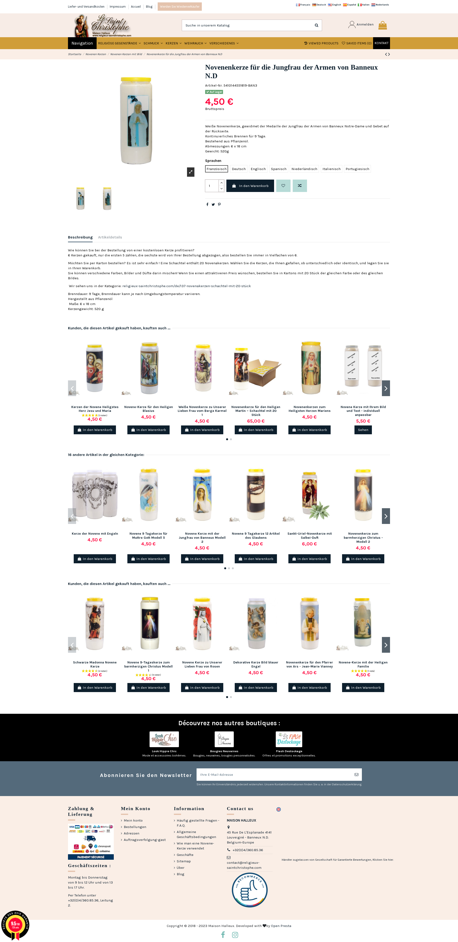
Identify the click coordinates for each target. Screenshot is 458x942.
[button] (153, 43)
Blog (149, 6)
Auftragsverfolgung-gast (145, 840)
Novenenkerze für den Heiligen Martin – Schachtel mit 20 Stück (255, 411)
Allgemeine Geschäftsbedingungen (196, 834)
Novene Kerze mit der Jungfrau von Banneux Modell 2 (202, 538)
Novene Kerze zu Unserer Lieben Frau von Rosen (202, 664)
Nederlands (382, 4)
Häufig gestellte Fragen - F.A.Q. (198, 823)
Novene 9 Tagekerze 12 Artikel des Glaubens (256, 536)
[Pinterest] (219, 204)
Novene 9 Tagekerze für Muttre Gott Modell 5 (148, 536)
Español (351, 4)
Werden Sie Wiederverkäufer (179, 6)
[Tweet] (213, 204)
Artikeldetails (110, 237)
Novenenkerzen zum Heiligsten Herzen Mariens (310, 409)
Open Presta (281, 926)
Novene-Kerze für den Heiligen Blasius (148, 409)
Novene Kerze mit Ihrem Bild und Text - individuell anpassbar (363, 411)
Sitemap (184, 861)
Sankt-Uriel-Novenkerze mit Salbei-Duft (309, 536)
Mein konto (133, 820)
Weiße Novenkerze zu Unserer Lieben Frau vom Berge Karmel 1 (202, 411)
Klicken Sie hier (383, 859)
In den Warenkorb (254, 186)
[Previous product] (386, 54)
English (336, 4)
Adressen (131, 833)
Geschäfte (185, 855)
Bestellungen (135, 827)
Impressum (118, 6)
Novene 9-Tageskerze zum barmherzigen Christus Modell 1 (148, 666)
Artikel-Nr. (214, 85)
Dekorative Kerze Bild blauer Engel (255, 664)
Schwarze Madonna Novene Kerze (95, 664)
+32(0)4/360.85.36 (248, 850)
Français (305, 4)
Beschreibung (80, 237)
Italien (366, 4)
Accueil (136, 6)
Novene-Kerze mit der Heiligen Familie (363, 664)
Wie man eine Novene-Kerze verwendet (195, 845)
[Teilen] (207, 204)
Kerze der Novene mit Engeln (95, 534)
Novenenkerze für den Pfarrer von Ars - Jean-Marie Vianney (309, 664)
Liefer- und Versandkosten (86, 6)
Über (180, 867)
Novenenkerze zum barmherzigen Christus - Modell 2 (363, 538)
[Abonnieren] (356, 774)
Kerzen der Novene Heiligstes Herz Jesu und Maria (95, 409)
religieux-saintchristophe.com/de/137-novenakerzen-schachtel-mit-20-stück (186, 286)
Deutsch (321, 4)
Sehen (363, 430)
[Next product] (389, 54)
